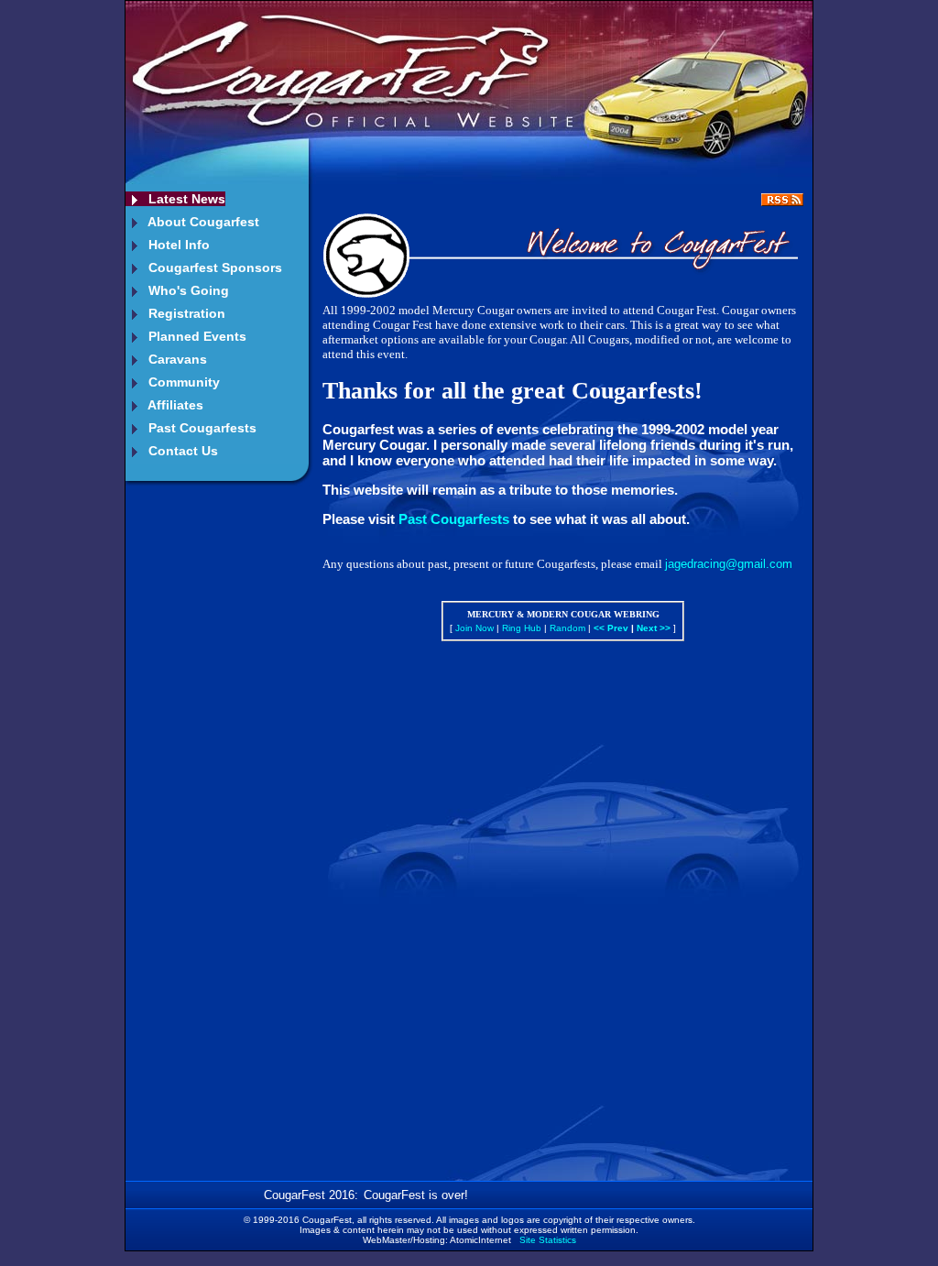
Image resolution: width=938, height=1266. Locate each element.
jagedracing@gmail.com (728, 564)
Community (182, 382)
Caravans (176, 359)
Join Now (474, 628)
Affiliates (174, 405)
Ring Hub (521, 628)
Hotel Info (177, 244)
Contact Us (181, 450)
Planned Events (195, 336)
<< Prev (611, 628)
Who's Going (187, 290)
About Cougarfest (202, 221)
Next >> (654, 628)
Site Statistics (547, 1240)
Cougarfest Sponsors (213, 267)
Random (567, 628)
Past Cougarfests (200, 427)
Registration (185, 313)
